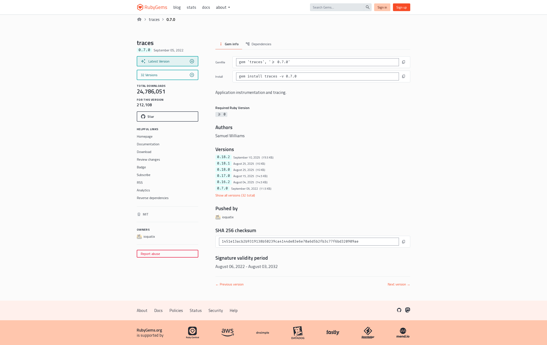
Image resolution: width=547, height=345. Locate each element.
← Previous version (229, 284)
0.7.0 (222, 188)
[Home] (139, 19)
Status (196, 310)
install (219, 76)
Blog (177, 7)
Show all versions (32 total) (235, 195)
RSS (140, 182)
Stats (191, 7)
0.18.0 (223, 169)
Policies (176, 310)
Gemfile (220, 62)
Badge (141, 167)
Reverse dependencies (153, 197)
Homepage (145, 136)
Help (234, 310)
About (142, 310)
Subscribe (143, 174)
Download (144, 151)
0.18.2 (223, 157)
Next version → (399, 284)
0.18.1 (223, 163)
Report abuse (150, 253)
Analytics (143, 190)
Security (216, 310)
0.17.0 (223, 176)
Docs (206, 7)
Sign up (401, 7)
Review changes (148, 159)
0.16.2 (223, 182)
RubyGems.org (149, 330)
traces (154, 19)
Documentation (148, 144)
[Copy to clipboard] (404, 62)
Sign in (382, 7)
